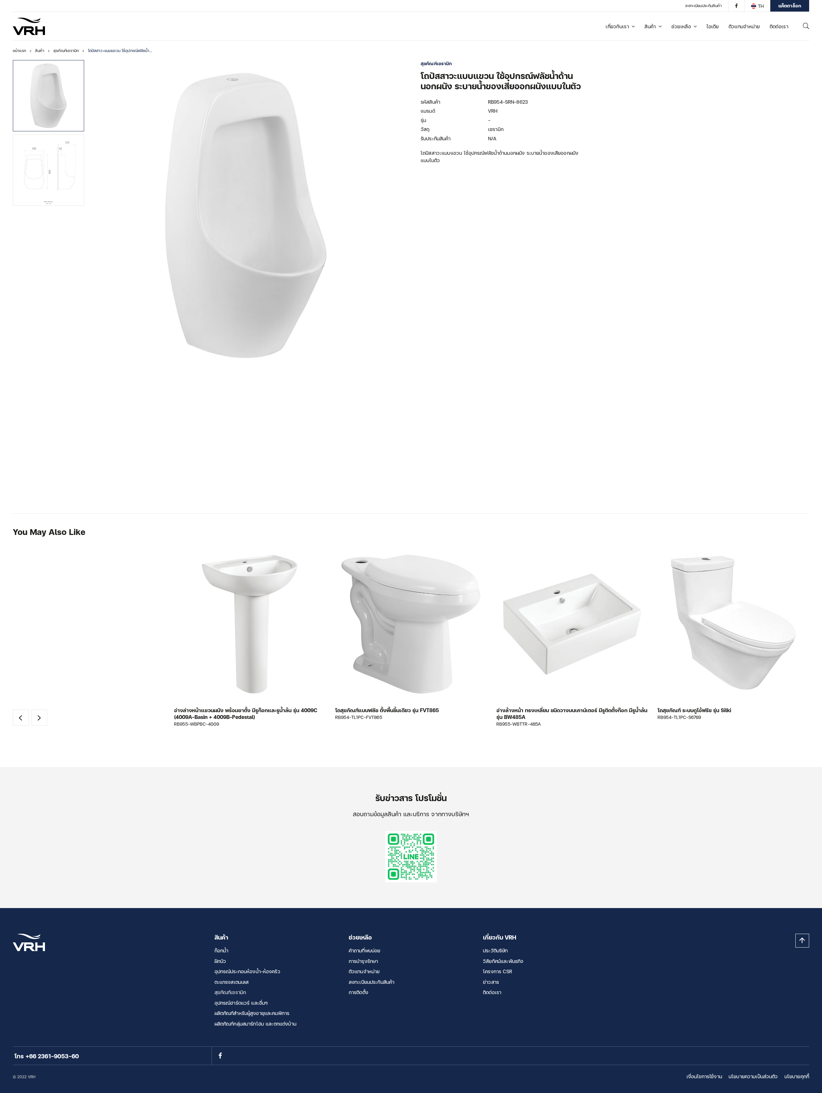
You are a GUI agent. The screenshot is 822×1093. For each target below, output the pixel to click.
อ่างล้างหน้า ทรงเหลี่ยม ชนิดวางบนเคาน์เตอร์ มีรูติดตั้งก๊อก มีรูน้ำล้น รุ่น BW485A (571, 713)
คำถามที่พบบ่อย (364, 950)
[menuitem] (757, 6)
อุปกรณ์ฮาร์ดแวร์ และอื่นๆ (241, 1002)
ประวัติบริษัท (495, 950)
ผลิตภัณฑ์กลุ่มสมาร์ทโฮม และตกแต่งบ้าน (255, 1023)
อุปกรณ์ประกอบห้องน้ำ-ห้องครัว (247, 971)
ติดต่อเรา (779, 26)
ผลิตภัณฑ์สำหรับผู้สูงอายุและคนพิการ (252, 1013)
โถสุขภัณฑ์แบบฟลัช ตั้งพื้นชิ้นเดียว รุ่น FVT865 (387, 710)
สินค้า (650, 26)
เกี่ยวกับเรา (617, 26)
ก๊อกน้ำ (221, 950)
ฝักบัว (220, 961)
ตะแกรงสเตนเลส (231, 981)
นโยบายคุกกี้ (796, 1076)
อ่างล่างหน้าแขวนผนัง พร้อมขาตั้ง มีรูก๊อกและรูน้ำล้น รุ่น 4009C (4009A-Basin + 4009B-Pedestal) (245, 713)
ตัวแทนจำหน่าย (744, 26)
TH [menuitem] (761, 6)
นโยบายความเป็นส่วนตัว (753, 1076)
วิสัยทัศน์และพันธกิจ (503, 961)
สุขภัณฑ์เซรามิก (230, 992)
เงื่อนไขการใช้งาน (704, 1076)
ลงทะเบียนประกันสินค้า (703, 5)
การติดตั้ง (358, 992)
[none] (757, 6)
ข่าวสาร (491, 981)
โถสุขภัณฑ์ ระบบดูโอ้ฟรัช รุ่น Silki (694, 710)
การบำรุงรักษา (363, 961)
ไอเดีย (712, 26)
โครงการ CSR (497, 971)
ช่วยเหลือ (681, 26)
